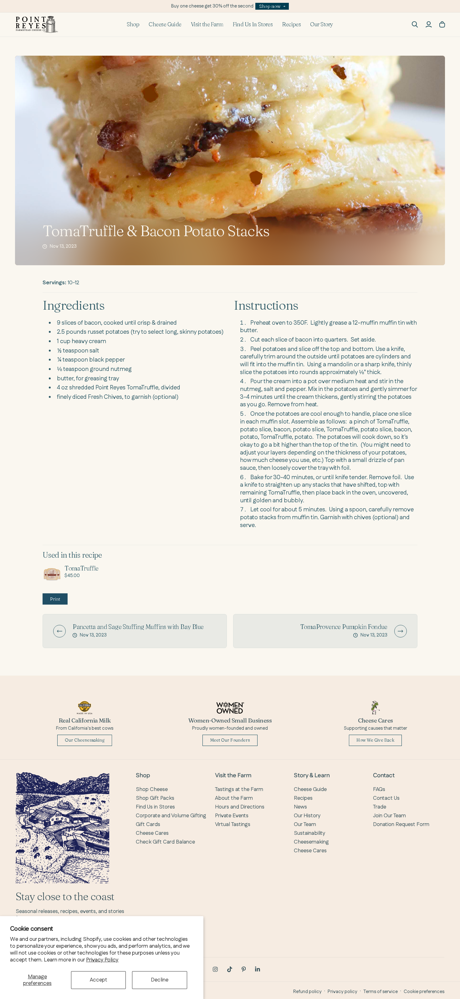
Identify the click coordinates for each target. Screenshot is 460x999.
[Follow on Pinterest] (244, 969)
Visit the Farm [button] (207, 24)
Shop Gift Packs (155, 798)
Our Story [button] (321, 24)
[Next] (400, 631)
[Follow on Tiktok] (229, 969)
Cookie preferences (424, 991)
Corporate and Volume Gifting (171, 815)
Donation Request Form (401, 824)
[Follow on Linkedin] (257, 969)
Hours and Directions (239, 807)
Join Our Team (389, 815)
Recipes (291, 24)
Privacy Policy (102, 960)
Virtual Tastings (232, 824)
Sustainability (309, 833)
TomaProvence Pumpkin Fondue (343, 627)
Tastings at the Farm (239, 789)
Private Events (231, 815)
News (300, 807)
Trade (379, 807)
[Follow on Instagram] (215, 969)
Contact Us (386, 798)
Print (55, 599)
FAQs (379, 789)
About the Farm (234, 798)
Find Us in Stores (155, 807)
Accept (98, 980)
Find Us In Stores (253, 24)
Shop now (270, 6)
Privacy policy (342, 991)
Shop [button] (133, 24)
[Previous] (59, 631)
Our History (307, 815)
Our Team (305, 824)
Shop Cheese (152, 789)
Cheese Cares (152, 833)
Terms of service (380, 991)
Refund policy (307, 991)
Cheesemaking (311, 842)
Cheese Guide (165, 24)
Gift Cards (148, 824)
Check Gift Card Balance (165, 842)
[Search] (415, 24)
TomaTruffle (81, 568)
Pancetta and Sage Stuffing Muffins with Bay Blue (138, 627)
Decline (159, 980)
